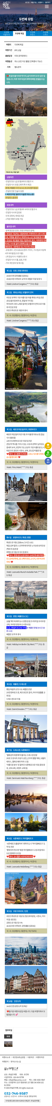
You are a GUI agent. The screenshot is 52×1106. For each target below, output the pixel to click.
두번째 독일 (19, 33)
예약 (48, 463)
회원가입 (33, 2)
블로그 (48, 455)
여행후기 (40, 2)
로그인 (27, 2)
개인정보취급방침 (18, 1057)
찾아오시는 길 (16, 1061)
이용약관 (30, 1057)
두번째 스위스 (45, 33)
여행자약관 (40, 1057)
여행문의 (5, 1061)
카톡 (48, 447)
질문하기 (47, 2)
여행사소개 (6, 1057)
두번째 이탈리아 (6, 33)
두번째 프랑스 (32, 33)
